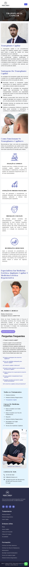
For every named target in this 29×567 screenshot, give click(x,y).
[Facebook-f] (10, 506)
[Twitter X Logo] (6, 506)
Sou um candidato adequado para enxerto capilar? (13, 362)
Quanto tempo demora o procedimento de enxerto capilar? (14, 368)
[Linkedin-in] (13, 506)
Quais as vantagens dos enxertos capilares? (13, 358)
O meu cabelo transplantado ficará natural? (13, 376)
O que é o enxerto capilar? (11, 340)
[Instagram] (3, 506)
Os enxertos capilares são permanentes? (15, 384)
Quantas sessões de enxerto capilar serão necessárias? (13, 380)
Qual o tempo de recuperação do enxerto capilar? (15, 372)
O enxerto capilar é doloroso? (12, 365)
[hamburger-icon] (25, 4)
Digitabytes (21, 564)
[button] (14, 340)
